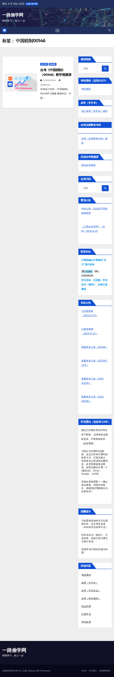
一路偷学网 (12, 15)
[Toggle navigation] (57, 30)
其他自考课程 (88, 165)
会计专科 (44, 64)
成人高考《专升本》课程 (94, 111)
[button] (109, 30)
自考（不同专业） (91, 590)
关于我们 (93, 671)
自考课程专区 (105, 671)
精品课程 (53, 64)
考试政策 (86, 622)
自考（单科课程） (91, 598)
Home (84, 671)
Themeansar (45, 671)
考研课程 (86, 89)
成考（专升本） (89, 583)
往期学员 (86, 614)
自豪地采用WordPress (12, 671)
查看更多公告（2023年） (94, 347)
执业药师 (86, 606)
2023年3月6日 (50, 80)
